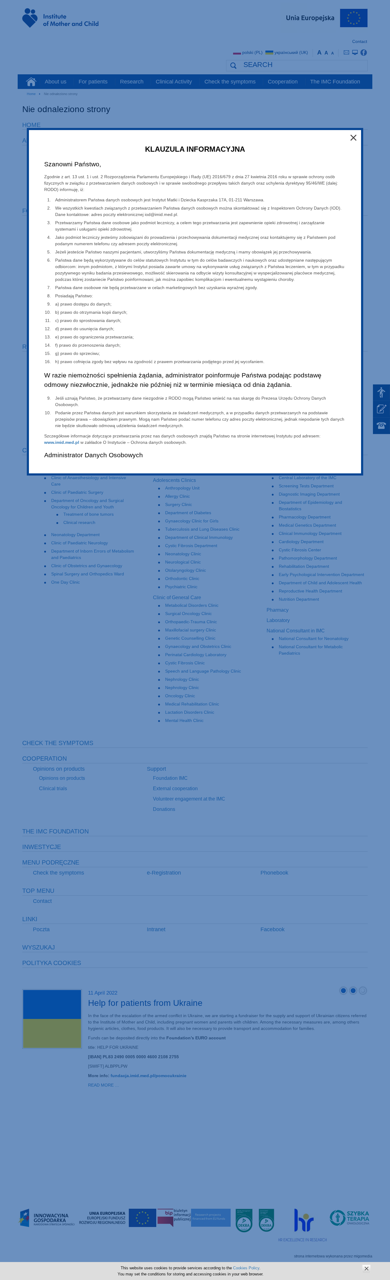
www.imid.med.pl (61, 442)
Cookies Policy (246, 1268)
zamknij (366, 1268)
